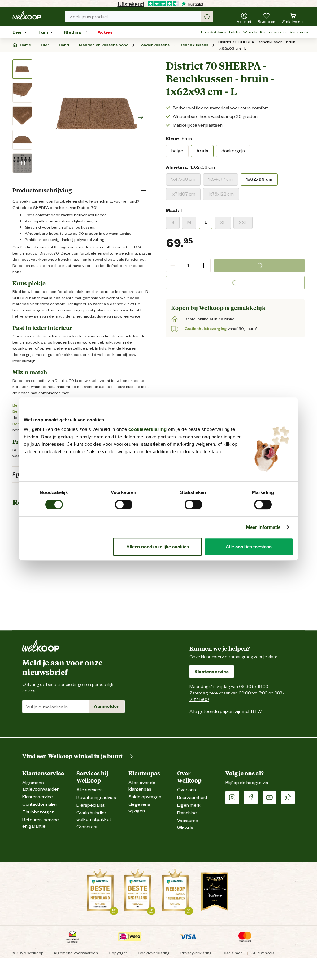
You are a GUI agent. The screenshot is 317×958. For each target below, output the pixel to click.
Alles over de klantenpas (141, 785)
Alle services (89, 790)
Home (25, 45)
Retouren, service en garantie (40, 823)
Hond (64, 45)
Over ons (186, 790)
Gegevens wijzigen (139, 807)
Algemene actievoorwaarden (40, 785)
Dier (17, 32)
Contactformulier (39, 804)
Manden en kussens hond (103, 45)
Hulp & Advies (214, 32)
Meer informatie (263, 527)
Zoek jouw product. (89, 16)
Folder (235, 32)
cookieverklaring (147, 429)
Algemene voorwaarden (76, 953)
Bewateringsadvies (96, 797)
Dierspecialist (90, 805)
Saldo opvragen (144, 797)
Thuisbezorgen (38, 812)
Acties (105, 32)
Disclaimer (232, 953)
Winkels (250, 32)
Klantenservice (273, 32)
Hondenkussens (154, 45)
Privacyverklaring (196, 953)
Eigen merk (189, 805)
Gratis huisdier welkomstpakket (93, 816)
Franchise (187, 813)
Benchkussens (194, 45)
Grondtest (87, 827)
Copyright (118, 953)
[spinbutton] (188, 265)
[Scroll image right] (140, 117)
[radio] (177, 151)
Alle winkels (264, 953)
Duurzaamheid (192, 797)
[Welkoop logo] (26, 15)
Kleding (72, 32)
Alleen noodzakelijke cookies (157, 546)
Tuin (43, 32)
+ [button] (203, 265)
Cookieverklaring (154, 953)
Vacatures (299, 32)
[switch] (123, 504)
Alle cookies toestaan (249, 546)
